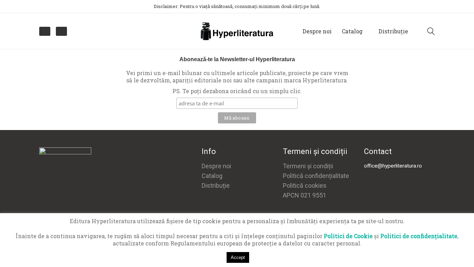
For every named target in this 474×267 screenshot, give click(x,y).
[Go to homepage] (237, 31)
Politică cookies (305, 185)
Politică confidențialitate (316, 175)
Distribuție (216, 185)
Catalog (212, 175)
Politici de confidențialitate (418, 236)
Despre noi (216, 166)
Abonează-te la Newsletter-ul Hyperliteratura (237, 59)
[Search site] (431, 32)
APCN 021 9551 (304, 195)
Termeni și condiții (308, 166)
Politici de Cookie (348, 236)
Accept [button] (238, 257)
